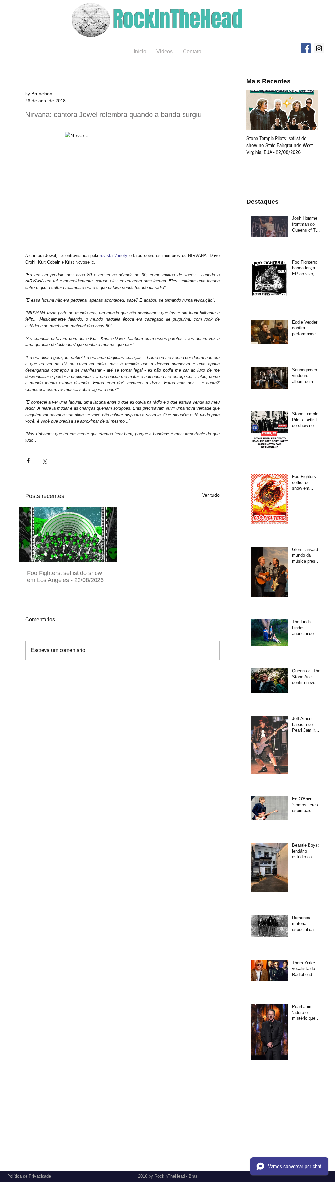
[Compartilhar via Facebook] (28, 461)
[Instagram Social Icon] (319, 48)
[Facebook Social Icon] (306, 48)
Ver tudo (211, 495)
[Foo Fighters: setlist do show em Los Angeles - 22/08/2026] (68, 534)
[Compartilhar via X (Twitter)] (44, 461)
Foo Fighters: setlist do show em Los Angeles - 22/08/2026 (65, 576)
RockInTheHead (178, 19)
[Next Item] (308, 110)
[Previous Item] (257, 110)
